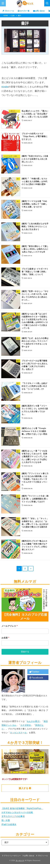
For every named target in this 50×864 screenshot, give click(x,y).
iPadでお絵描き (9, 824)
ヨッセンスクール (18, 732)
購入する (23, 788)
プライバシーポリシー (12, 856)
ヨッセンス (20, 860)
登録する (25, 652)
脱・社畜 (6, 820)
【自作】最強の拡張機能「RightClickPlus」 (22, 808)
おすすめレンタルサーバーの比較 (17, 812)
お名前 (5, 638)
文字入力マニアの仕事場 (13, 816)
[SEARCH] (47, 3)
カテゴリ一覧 (24, 11)
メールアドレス (10, 626)
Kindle (5, 86)
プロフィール (9, 11)
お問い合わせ (40, 11)
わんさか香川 (33, 721)
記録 (13, 15)
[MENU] (3, 3)
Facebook (37, 677)
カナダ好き (25, 725)
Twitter (35, 671)
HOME (5, 15)
